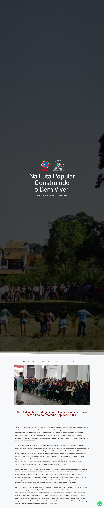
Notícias (42, 362)
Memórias (59, 362)
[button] (99, 503)
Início (23, 362)
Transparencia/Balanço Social (73, 362)
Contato (50, 362)
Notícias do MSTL (58, 421)
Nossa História (32, 362)
